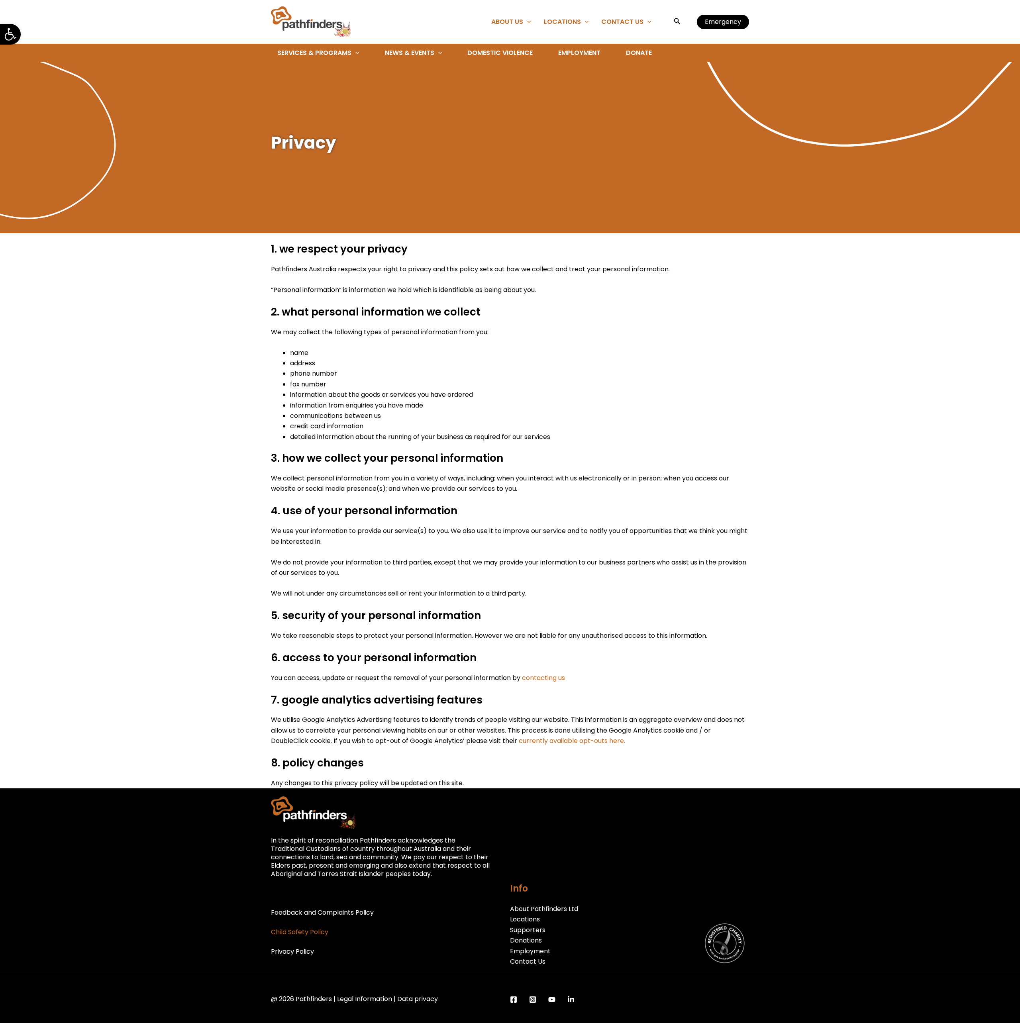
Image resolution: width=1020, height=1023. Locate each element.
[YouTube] (551, 999)
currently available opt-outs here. (572, 740)
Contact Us (622, 21)
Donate (639, 52)
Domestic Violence (500, 52)
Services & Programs (314, 52)
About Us (507, 21)
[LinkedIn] (571, 999)
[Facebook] (513, 999)
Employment (579, 52)
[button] (10, 34)
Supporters (527, 930)
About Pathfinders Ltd (544, 908)
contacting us (543, 677)
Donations (526, 940)
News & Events (409, 52)
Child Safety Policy (299, 932)
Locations (562, 21)
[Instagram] (532, 999)
